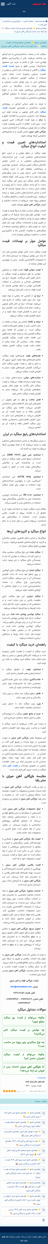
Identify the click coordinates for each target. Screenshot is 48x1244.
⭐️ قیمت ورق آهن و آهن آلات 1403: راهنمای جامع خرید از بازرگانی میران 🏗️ (22, 1143)
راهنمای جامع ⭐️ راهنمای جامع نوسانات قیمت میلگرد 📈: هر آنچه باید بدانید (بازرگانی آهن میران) (24, 30)
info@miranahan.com (21, 986)
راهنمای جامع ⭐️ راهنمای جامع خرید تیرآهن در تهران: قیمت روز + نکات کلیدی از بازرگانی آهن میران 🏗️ (21, 1200)
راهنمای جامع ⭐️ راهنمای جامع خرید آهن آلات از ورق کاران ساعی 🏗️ (22, 1114)
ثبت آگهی (11, 4)
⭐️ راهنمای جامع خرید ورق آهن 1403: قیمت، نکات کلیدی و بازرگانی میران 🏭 (22, 1161)
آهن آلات (43, 24)
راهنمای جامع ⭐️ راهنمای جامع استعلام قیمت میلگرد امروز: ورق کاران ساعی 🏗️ (22, 1124)
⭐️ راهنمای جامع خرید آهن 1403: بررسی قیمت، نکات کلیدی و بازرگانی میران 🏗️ (24, 1211)
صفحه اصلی (28, 21)
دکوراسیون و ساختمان (12, 21)
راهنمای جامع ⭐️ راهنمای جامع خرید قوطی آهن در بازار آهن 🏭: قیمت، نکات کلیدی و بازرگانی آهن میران (23, 1186)
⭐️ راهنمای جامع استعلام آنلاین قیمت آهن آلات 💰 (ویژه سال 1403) (23, 1152)
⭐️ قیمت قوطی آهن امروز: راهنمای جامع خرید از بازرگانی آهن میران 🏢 (22, 1133)
